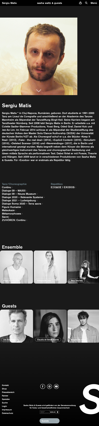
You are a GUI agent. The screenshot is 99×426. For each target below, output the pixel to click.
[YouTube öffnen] (56, 386)
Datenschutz (7, 413)
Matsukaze (8, 210)
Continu (6, 187)
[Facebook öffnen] (42, 386)
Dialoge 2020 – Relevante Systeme (22, 197)
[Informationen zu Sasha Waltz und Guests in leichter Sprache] (80, 3)
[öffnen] (16, 267)
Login (4, 406)
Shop (4, 388)
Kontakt (5, 385)
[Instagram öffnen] (49, 386)
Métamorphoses (11, 213)
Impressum (7, 409)
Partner (5, 395)
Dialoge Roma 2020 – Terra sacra (21, 203)
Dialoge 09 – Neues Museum (19, 193)
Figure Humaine (11, 207)
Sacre (5, 216)
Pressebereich (8, 392)
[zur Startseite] (49, 3)
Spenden (6, 399)
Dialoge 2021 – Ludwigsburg (19, 200)
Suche (5, 402)
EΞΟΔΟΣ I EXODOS (63, 187)
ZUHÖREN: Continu (14, 220)
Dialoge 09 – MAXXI (14, 190)
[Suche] (86, 3)
